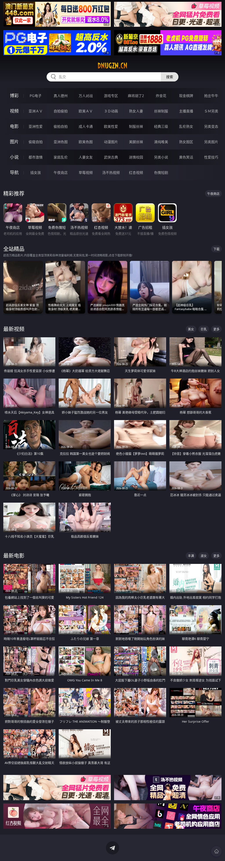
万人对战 (86, 95)
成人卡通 (86, 126)
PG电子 (36, 95)
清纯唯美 (161, 141)
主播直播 (186, 111)
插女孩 (35, 172)
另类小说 (161, 157)
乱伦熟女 (186, 126)
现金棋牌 (186, 95)
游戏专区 (111, 95)
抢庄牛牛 (211, 95)
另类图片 (211, 141)
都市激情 (36, 157)
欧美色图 (86, 141)
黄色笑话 (186, 157)
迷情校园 (136, 157)
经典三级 (161, 126)
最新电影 (13, 555)
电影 (14, 126)
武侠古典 (111, 157)
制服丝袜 (136, 126)
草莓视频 (86, 172)
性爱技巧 (211, 157)
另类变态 (211, 126)
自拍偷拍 (61, 111)
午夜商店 (61, 172)
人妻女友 (86, 157)
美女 (191, 329)
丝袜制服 (161, 111)
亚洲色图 (61, 141)
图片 (14, 142)
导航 (14, 172)
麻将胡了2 (136, 95)
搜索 (169, 76)
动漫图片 (111, 141)
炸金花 (161, 95)
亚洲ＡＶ (36, 111)
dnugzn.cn (112, 65)
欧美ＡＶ (86, 111)
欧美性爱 (111, 126)
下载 (216, 249)
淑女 (204, 556)
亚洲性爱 (36, 126)
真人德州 (61, 95)
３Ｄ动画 (111, 111)
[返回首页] (216, 851)
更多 (216, 329)
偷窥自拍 (36, 141)
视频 (14, 111)
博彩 (14, 96)
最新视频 (13, 328)
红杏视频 (136, 172)
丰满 (191, 556)
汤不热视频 (111, 172)
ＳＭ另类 (211, 111)
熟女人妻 (136, 111)
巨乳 (204, 329)
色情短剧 (161, 172)
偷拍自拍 (61, 126)
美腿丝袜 (136, 141)
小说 (14, 157)
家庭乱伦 (61, 157)
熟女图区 (186, 141)
